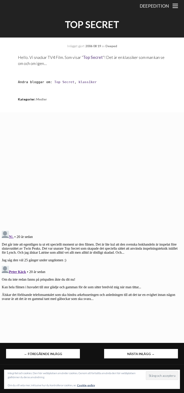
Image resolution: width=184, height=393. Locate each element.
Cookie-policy (86, 385)
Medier (41, 99)
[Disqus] (92, 168)
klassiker (88, 82)
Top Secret (93, 57)
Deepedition (154, 6)
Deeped (111, 46)
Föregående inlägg (43, 354)
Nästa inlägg (141, 354)
